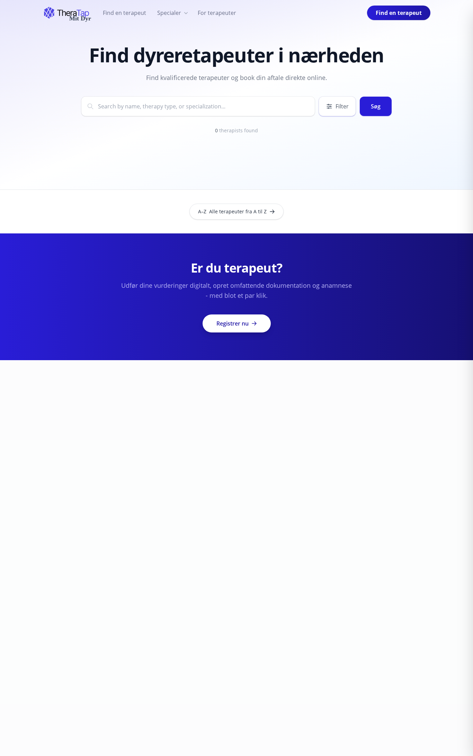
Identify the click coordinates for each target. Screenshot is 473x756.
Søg (376, 106)
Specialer (169, 13)
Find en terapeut (124, 13)
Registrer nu (232, 323)
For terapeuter (217, 13)
